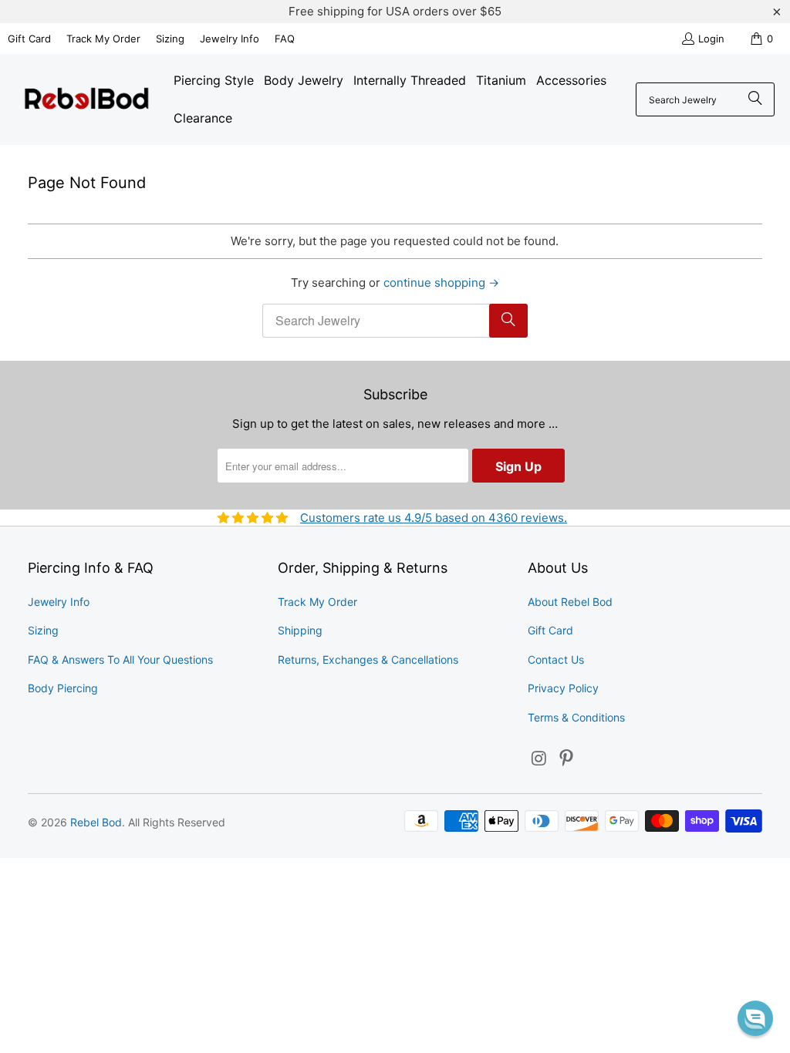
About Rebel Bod (570, 601)
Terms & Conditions (576, 717)
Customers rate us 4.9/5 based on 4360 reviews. (433, 517)
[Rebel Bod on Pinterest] (567, 759)
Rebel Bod (96, 822)
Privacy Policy (563, 688)
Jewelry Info (229, 38)
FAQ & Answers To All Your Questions (120, 659)
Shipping (300, 630)
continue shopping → (441, 282)
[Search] (755, 99)
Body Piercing (63, 688)
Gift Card (29, 38)
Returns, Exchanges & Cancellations (368, 659)
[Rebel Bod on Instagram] (539, 759)
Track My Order (103, 38)
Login (711, 38)
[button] (755, 1018)
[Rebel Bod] (86, 100)
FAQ (285, 38)
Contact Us (556, 659)
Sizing (170, 38)
